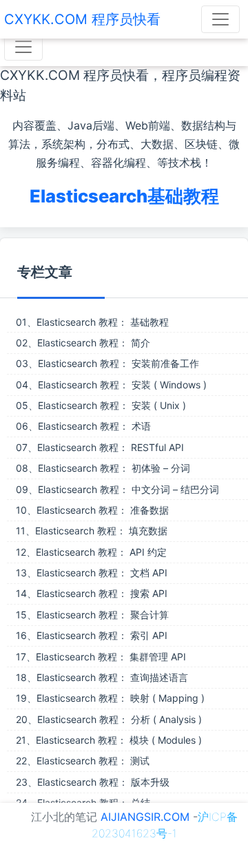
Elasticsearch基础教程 (124, 196)
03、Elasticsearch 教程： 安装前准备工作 (107, 363)
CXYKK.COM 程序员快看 (82, 19)
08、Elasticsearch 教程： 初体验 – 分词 (103, 468)
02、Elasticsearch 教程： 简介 (83, 342)
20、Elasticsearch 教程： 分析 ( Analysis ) (109, 719)
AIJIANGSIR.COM (145, 817)
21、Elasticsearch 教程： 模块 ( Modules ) (109, 740)
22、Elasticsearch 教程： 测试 (82, 760)
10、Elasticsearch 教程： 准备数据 (92, 510)
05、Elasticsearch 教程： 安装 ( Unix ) (101, 405)
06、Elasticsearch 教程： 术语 (83, 426)
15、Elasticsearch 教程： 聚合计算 (92, 614)
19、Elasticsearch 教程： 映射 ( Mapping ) (110, 698)
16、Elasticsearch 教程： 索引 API (91, 635)
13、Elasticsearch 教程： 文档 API (91, 572)
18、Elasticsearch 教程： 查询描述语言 (102, 677)
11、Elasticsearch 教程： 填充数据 (91, 530)
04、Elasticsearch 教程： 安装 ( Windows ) (111, 384)
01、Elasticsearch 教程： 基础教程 (92, 322)
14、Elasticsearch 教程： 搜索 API (91, 593)
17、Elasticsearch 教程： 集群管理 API (101, 656)
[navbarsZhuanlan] (23, 47)
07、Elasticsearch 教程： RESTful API (100, 447)
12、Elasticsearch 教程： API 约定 (91, 552)
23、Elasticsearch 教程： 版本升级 (92, 782)
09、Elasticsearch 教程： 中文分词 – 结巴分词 (117, 489)
